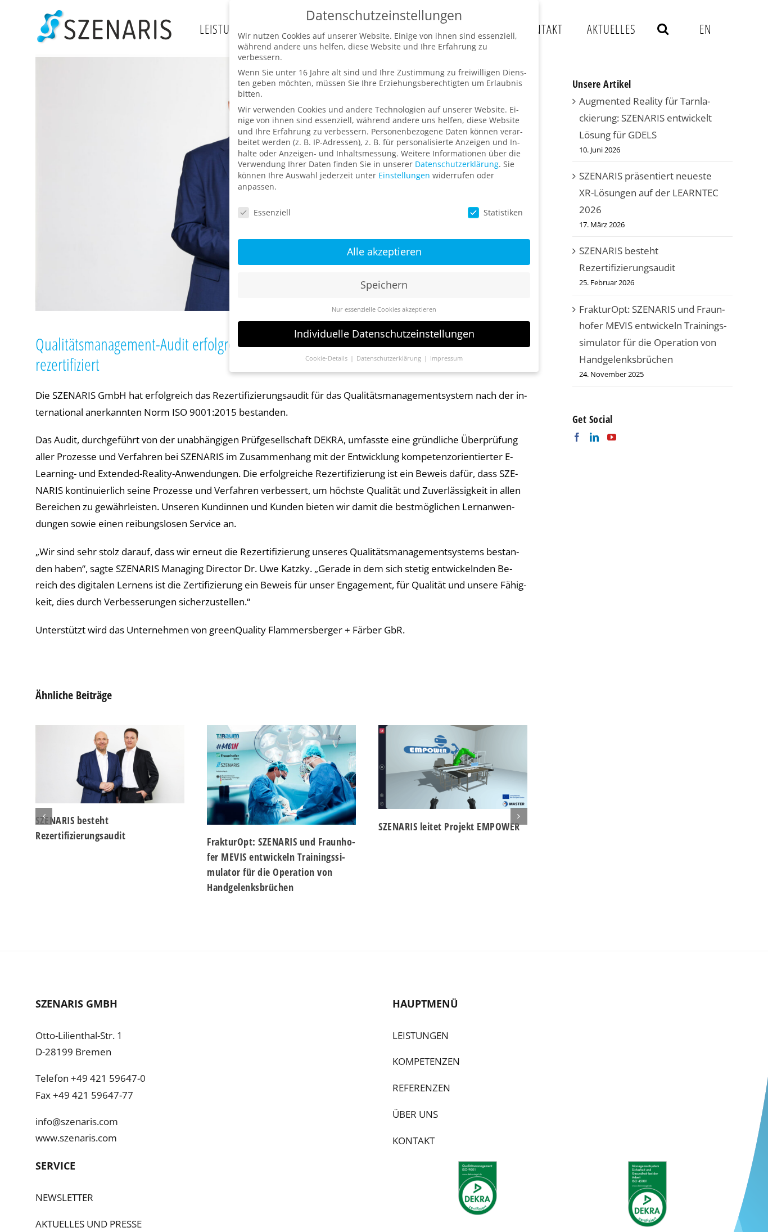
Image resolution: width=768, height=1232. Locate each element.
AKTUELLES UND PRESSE (88, 1223)
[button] (663, 28)
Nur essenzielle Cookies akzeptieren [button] (384, 309)
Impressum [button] (446, 358)
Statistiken (503, 212)
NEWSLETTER (64, 1197)
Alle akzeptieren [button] (384, 251)
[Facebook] (576, 437)
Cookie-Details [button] (327, 358)
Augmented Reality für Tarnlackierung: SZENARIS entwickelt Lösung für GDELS (645, 118)
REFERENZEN (421, 1087)
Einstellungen (404, 175)
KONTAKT (413, 1140)
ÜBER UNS (415, 1114)
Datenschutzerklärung (457, 164)
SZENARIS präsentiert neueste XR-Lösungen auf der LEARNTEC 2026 (649, 192)
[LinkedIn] (594, 437)
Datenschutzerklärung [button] (389, 358)
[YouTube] (611, 437)
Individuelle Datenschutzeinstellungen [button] (384, 333)
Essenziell (272, 212)
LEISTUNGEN (420, 1035)
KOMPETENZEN (426, 1061)
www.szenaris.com (76, 1137)
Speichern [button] (384, 284)
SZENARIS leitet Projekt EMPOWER (301, 826)
